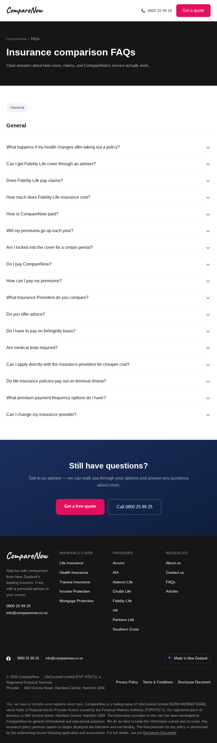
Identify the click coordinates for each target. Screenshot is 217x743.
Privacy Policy (127, 682)
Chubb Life (122, 591)
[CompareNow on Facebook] (8, 659)
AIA (116, 572)
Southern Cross (126, 629)
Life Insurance (71, 563)
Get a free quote (80, 506)
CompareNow (16, 39)
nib (115, 610)
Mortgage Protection (77, 601)
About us (173, 563)
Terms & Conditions (158, 682)
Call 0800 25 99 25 (134, 507)
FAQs (170, 582)
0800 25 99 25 (160, 10)
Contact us (175, 572)
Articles (172, 591)
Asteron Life (123, 582)
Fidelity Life (122, 601)
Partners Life (123, 620)
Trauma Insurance (75, 582)
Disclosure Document (194, 682)
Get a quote (193, 10)
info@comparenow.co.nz (27, 613)
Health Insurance (74, 572)
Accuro (118, 563)
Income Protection (75, 591)
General (17, 107)
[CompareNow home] (24, 10)
